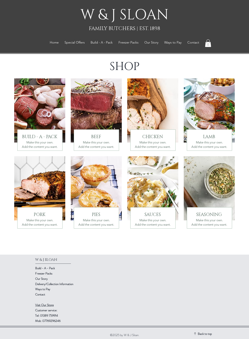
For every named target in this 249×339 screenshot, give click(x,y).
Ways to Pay (42, 289)
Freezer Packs (43, 273)
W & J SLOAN (124, 15)
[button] (208, 43)
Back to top (205, 334)
